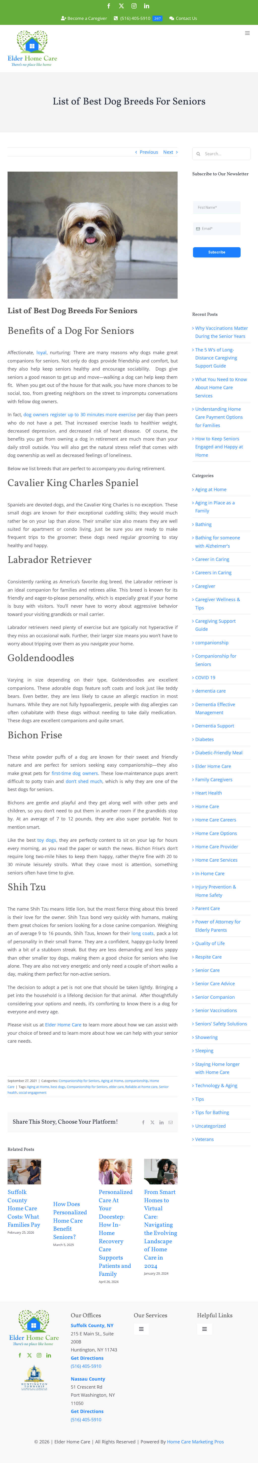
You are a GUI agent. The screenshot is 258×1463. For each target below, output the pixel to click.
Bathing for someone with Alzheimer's (217, 542)
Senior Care (207, 970)
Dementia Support (214, 726)
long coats (143, 933)
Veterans (204, 1139)
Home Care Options (216, 833)
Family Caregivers (214, 779)
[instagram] (39, 1355)
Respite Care (208, 957)
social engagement (33, 1092)
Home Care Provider (216, 847)
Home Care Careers (215, 820)
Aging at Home (112, 1080)
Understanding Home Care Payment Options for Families (219, 417)
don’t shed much (84, 781)
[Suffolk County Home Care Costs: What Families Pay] (24, 1162)
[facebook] (20, 1355)
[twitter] (29, 1355)
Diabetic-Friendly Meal (219, 753)
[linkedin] (48, 1355)
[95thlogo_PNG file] (34, 1367)
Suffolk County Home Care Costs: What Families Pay (24, 1209)
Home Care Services (216, 860)
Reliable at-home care (141, 1086)
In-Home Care (209, 873)
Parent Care (207, 908)
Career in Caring (212, 559)
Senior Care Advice (215, 983)
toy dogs (46, 840)
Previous (149, 152)
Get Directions (87, 1358)
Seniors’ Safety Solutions (221, 1024)
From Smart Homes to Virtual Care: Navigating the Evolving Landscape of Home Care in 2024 (160, 1229)
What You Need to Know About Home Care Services (221, 387)
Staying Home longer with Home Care (217, 1068)
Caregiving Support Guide (215, 625)
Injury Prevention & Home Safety (215, 891)
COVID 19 (205, 677)
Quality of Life (210, 943)
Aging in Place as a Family (215, 507)
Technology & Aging (216, 1085)
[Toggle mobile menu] (247, 33)
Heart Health (208, 793)
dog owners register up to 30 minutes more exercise (79, 414)
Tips (199, 1099)
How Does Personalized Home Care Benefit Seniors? (70, 1221)
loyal (42, 352)
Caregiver (205, 586)
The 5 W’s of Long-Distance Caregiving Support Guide (216, 358)
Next (168, 152)
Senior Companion (215, 997)
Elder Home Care (63, 1025)
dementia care (210, 691)
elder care (116, 1086)
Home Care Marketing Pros (195, 1442)
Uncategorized (210, 1126)
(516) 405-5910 (86, 1366)
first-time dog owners (75, 773)
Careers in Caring (213, 572)
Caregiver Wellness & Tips (217, 603)
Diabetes (204, 739)
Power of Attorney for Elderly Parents (218, 926)
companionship (136, 1080)
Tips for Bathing (212, 1112)
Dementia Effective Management (215, 708)
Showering (206, 1037)
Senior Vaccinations (216, 1010)
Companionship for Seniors (79, 1080)
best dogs (58, 1086)
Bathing (203, 524)
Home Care (207, 806)
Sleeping (204, 1051)
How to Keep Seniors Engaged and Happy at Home (219, 447)
